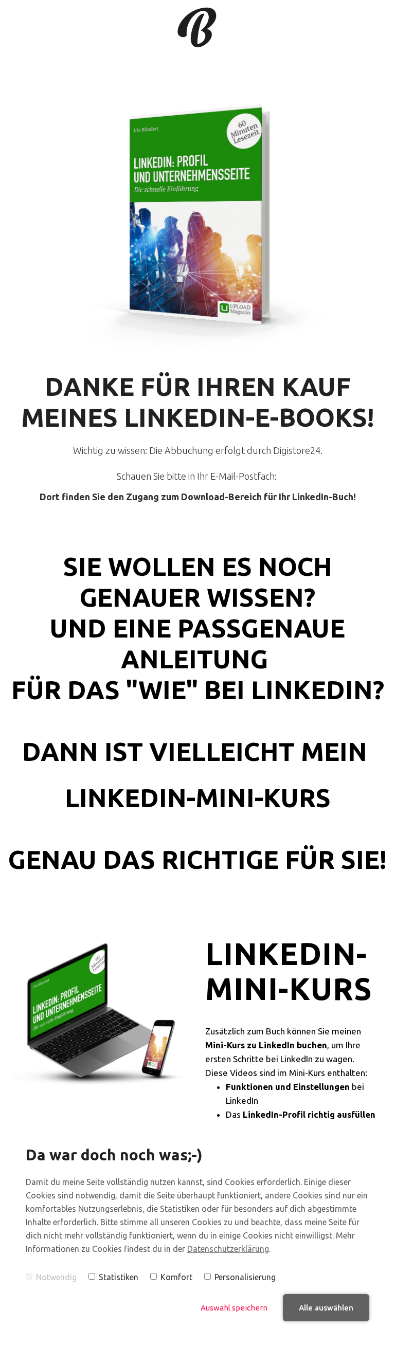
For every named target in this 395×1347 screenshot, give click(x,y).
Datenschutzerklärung (228, 1248)
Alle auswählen (326, 1307)
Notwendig (56, 1277)
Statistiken (118, 1277)
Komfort (176, 1277)
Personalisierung (245, 1277)
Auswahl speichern (234, 1307)
